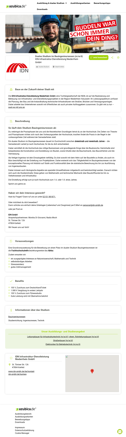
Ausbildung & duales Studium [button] (51, 3)
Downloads (42, 9)
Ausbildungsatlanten (80, 3)
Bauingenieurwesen (16, 317)
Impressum (20, 427)
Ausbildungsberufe (23, 414)
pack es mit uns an (16, 107)
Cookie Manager (22, 433)
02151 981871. (49, 197)
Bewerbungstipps (102, 3)
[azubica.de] (16, 6)
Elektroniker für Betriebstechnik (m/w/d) (63, 344)
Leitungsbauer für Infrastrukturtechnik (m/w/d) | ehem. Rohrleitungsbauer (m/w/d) (63, 337)
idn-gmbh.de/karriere (17, 374)
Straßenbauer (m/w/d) (63, 340)
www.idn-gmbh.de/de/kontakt (21, 371)
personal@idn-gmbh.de (93, 205)
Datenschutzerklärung (24, 430)
